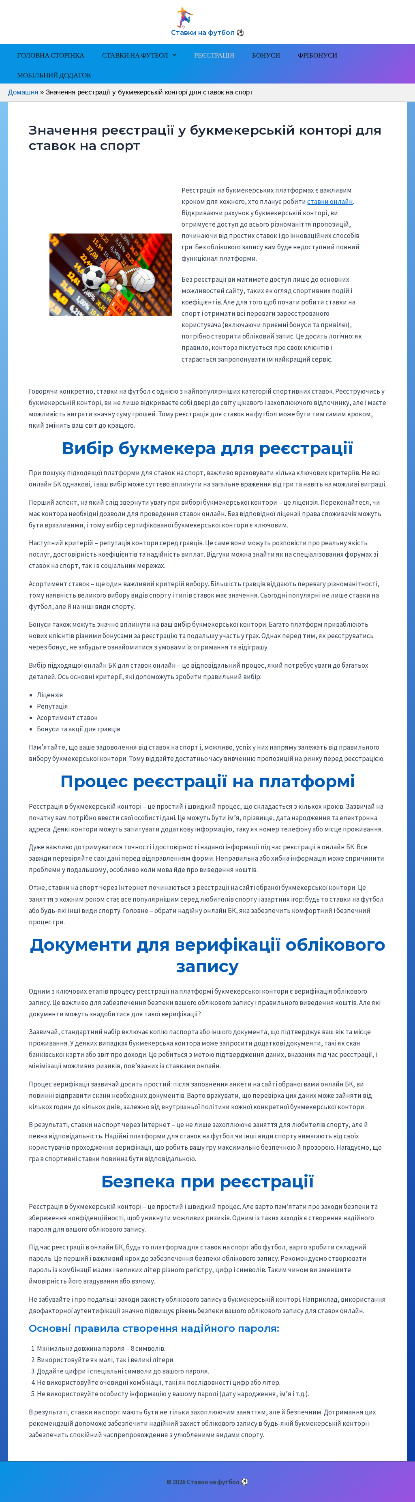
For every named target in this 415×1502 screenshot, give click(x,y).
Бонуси (266, 54)
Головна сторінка (50, 54)
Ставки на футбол (135, 54)
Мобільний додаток (54, 74)
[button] (172, 55)
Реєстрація (214, 54)
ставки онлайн (330, 201)
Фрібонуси (317, 54)
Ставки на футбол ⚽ (207, 32)
